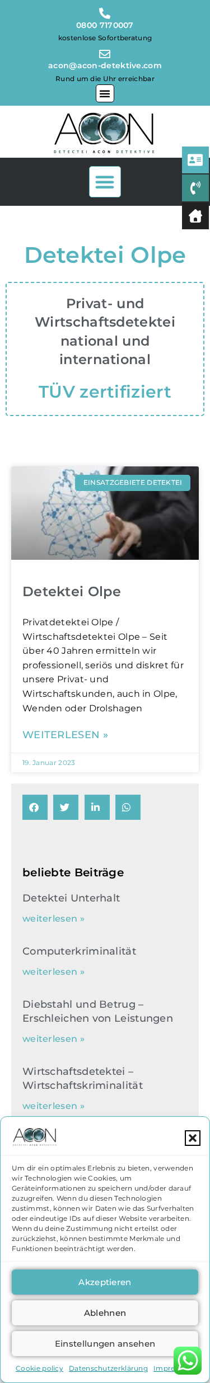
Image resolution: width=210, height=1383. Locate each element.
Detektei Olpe (71, 591)
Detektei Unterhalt (71, 898)
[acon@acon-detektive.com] (105, 52)
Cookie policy (39, 1368)
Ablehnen (105, 1313)
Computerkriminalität (79, 951)
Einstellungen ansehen (105, 1343)
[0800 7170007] (105, 10)
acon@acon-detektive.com (105, 65)
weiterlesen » (65, 735)
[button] (192, 1138)
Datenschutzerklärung (108, 1368)
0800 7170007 (105, 25)
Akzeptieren (104, 1282)
